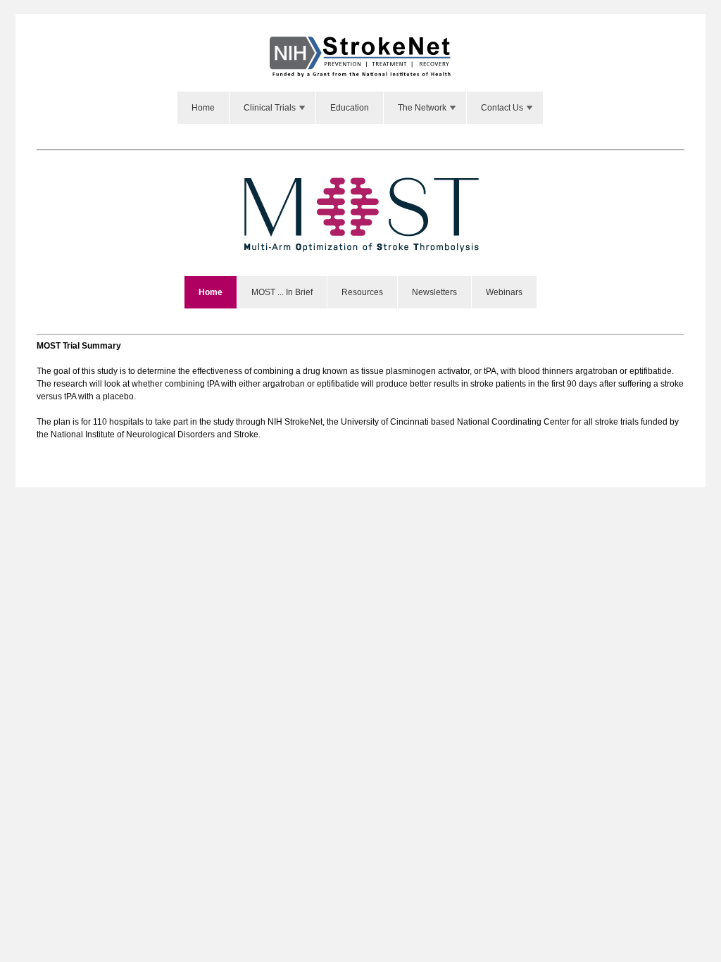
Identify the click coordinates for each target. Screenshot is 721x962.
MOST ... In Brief (282, 292)
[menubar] (360, 108)
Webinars (504, 292)
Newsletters (434, 292)
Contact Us (502, 108)
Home (203, 108)
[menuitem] (203, 108)
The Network (422, 108)
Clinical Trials (270, 108)
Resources (362, 292)
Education (349, 108)
